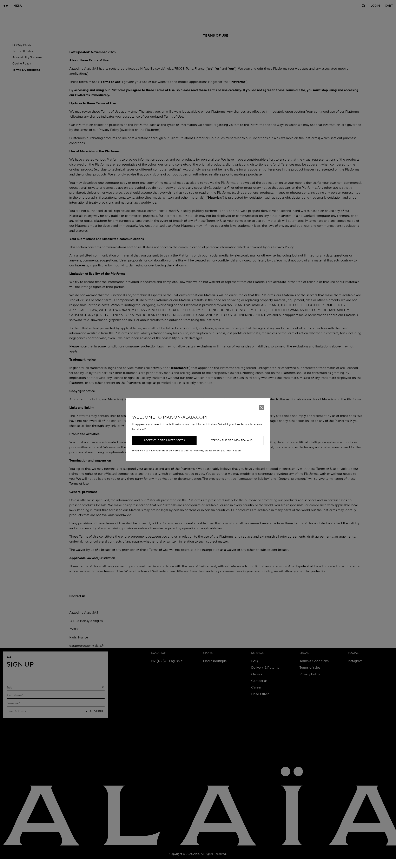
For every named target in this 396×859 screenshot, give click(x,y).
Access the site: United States (164, 440)
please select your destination (223, 450)
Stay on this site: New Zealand (231, 440)
